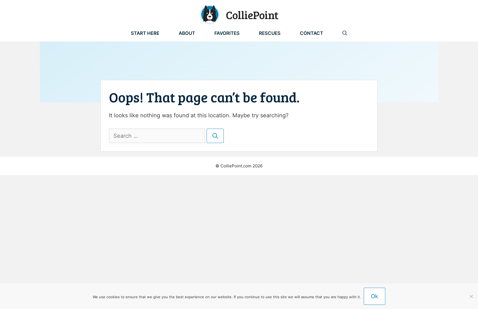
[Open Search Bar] (345, 33)
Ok (374, 296)
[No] (471, 296)
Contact (311, 33)
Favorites (227, 33)
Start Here (145, 33)
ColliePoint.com (235, 165)
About (187, 33)
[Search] (215, 136)
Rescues (269, 33)
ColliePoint (252, 14)
